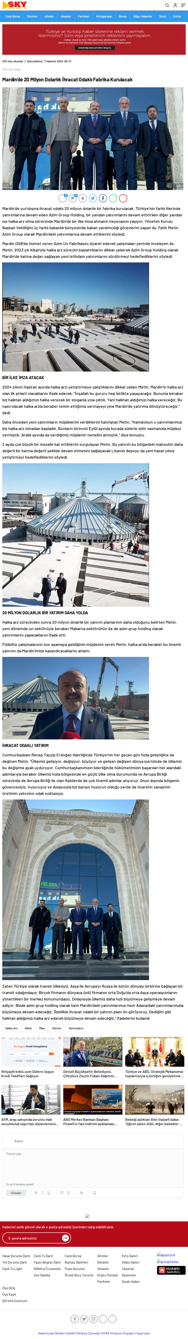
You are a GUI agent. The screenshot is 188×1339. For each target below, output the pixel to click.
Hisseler (66, 16)
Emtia (177, 16)
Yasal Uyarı (143, 1333)
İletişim (60, 1333)
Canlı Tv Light (12, 1269)
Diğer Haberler (142, 16)
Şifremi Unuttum (14, 1301)
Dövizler (32, 16)
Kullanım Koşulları (122, 1333)
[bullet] (68, 1193)
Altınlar (49, 16)
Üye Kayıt (9, 1294)
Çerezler (94, 1333)
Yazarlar (128, 1269)
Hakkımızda (45, 1333)
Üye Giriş (8, 1288)
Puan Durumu (75, 1269)
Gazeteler (129, 1275)
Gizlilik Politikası (76, 1333)
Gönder (16, 1193)
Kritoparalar (104, 16)
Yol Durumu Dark (14, 1262)
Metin (28, 1028)
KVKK (105, 1333)
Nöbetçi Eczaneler (47, 1269)
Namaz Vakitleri (76, 1262)
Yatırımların (75, 1028)
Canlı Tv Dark (43, 1256)
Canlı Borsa (13, 16)
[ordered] (62, 1193)
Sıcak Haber (131, 1281)
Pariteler (83, 16)
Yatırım (56, 1028)
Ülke (42, 1028)
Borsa (123, 16)
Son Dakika (42, 1275)
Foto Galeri (130, 1256)
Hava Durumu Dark (16, 1256)
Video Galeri (130, 1262)
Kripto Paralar (107, 1275)
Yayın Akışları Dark (47, 1262)
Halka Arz (11, 1028)
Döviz (162, 16)
